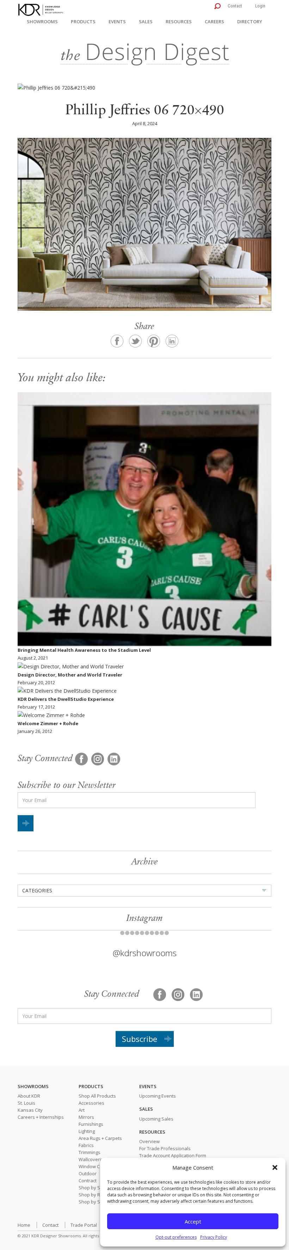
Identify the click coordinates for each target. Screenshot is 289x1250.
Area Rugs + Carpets (100, 1138)
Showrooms (42, 21)
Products (83, 21)
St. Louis (26, 1103)
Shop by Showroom (100, 1187)
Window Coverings (98, 1166)
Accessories (91, 1103)
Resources (179, 21)
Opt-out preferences (176, 1237)
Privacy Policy (213, 1237)
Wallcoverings (94, 1159)
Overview (149, 1141)
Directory (249, 21)
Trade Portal (83, 1225)
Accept (193, 1221)
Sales (146, 21)
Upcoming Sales (156, 1119)
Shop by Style (93, 1202)
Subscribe (139, 1038)
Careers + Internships (41, 1117)
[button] (274, 1167)
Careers (214, 21)
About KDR (29, 1096)
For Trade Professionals (165, 1148)
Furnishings (91, 1124)
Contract (88, 1180)
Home (24, 1225)
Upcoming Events (157, 1096)
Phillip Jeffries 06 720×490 (144, 111)
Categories (37, 890)
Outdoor (88, 1173)
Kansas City (30, 1110)
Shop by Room (94, 1194)
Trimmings (89, 1152)
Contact (235, 5)
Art (82, 1110)
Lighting (87, 1131)
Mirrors (86, 1117)
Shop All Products (97, 1096)
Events (117, 21)
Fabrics (86, 1145)
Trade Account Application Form (172, 1155)
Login (260, 5)
